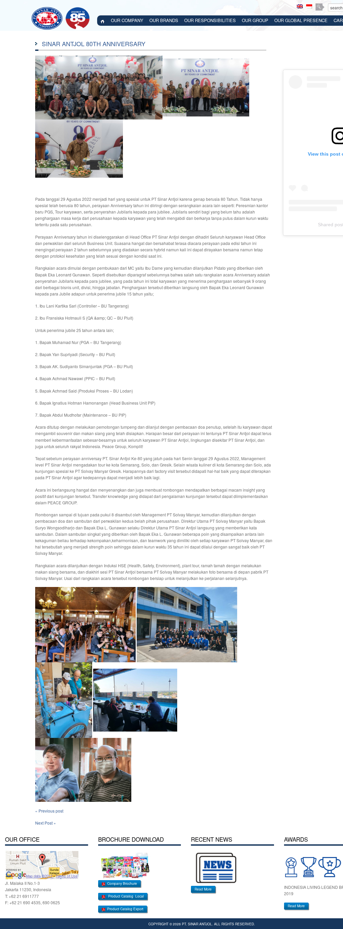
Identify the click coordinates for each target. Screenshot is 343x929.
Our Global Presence (301, 20)
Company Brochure (121, 883)
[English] (300, 6)
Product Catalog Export (124, 909)
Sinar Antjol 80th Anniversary (93, 43)
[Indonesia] (309, 6)
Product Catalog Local (124, 896)
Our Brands (163, 20)
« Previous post (49, 811)
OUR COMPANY (127, 20)
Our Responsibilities (210, 20)
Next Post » (45, 823)
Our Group (255, 20)
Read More (203, 889)
